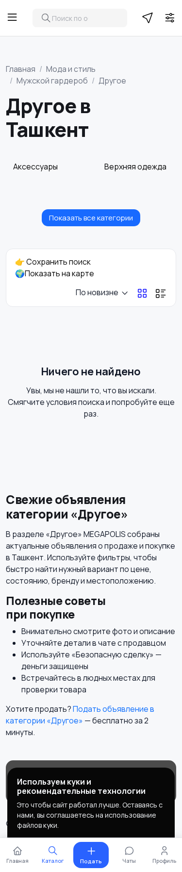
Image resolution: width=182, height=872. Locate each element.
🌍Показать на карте (54, 273)
